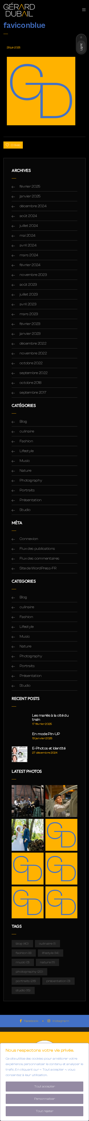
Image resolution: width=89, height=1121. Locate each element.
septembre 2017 (33, 392)
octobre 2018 (31, 383)
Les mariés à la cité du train (50, 717)
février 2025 (30, 186)
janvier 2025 (30, 196)
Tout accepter (44, 1086)
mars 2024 (29, 255)
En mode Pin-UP (46, 734)
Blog (23, 421)
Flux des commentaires (39, 558)
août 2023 (28, 285)
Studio (25, 510)
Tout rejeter (44, 1111)
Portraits (27, 490)
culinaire (27, 431)
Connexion (29, 539)
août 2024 (28, 216)
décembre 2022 (33, 343)
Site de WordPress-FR (38, 568)
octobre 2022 (31, 363)
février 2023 (30, 324)
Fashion (26, 441)
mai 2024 (27, 235)
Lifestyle (27, 451)
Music (25, 461)
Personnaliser (44, 1099)
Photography (31, 480)
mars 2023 (29, 314)
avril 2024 (28, 245)
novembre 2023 (33, 275)
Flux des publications (37, 549)
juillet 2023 (29, 294)
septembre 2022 (33, 373)
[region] (44, 1082)
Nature (25, 471)
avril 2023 (28, 304)
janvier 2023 (30, 334)
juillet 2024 (29, 226)
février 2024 (30, 265)
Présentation (31, 500)
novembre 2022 (33, 353)
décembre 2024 (33, 206)
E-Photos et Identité (48, 748)
